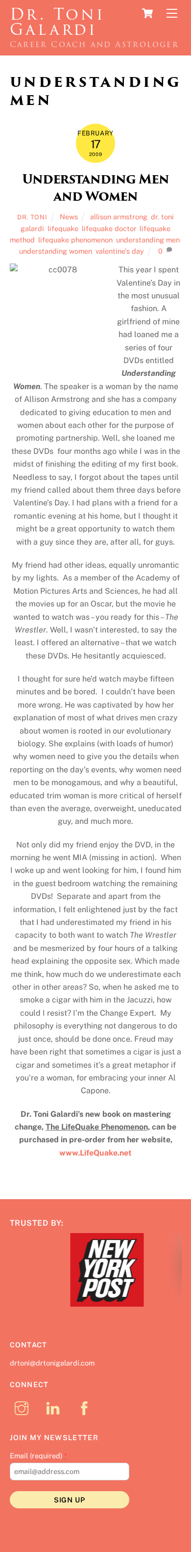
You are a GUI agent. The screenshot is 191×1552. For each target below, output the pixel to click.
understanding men (148, 240)
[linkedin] (54, 1409)
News (69, 216)
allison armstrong (118, 216)
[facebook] (85, 1409)
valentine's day (120, 251)
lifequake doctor (109, 228)
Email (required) (38, 1457)
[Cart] (147, 13)
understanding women (55, 251)
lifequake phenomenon (75, 240)
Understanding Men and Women (95, 188)
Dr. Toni (32, 217)
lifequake (63, 228)
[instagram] (23, 1409)
